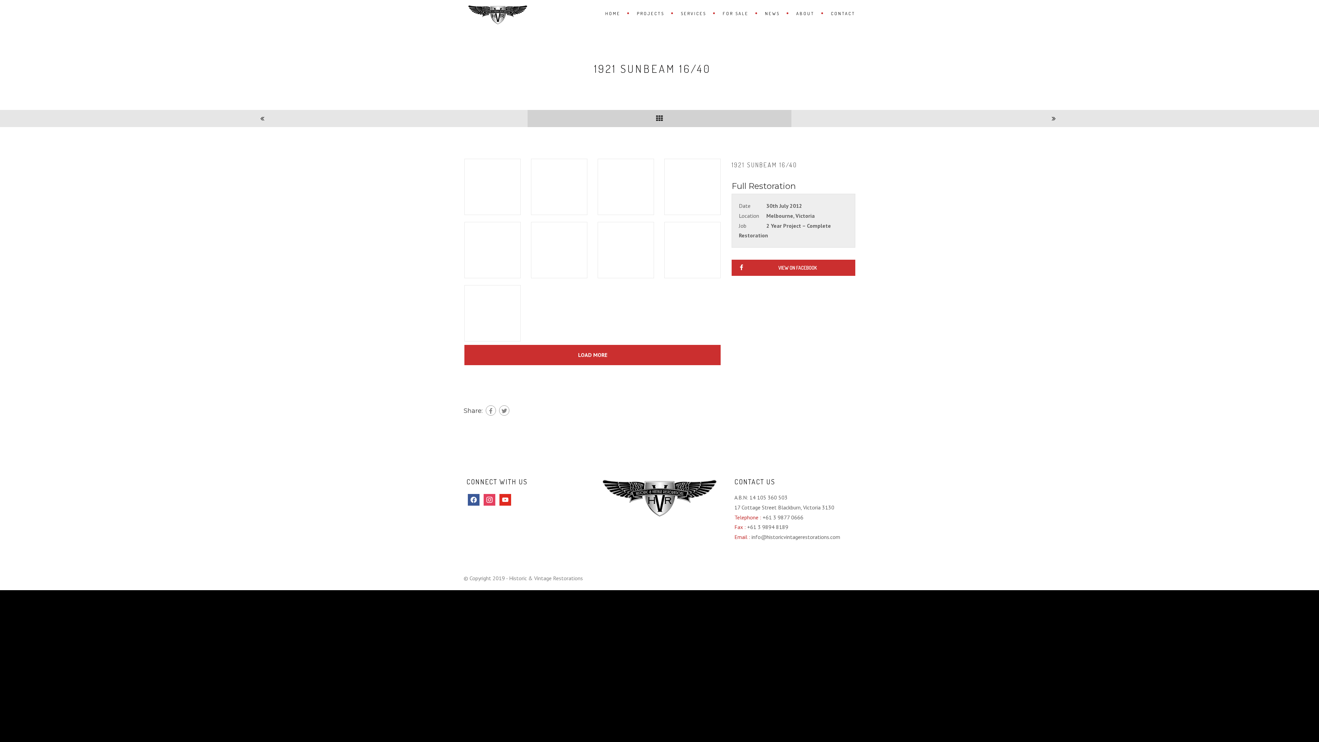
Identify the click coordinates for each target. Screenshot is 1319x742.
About (805, 13)
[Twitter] (504, 410)
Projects (650, 13)
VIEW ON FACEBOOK (797, 268)
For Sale (735, 13)
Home (612, 13)
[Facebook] (491, 410)
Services (693, 13)
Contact (843, 13)
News (772, 13)
